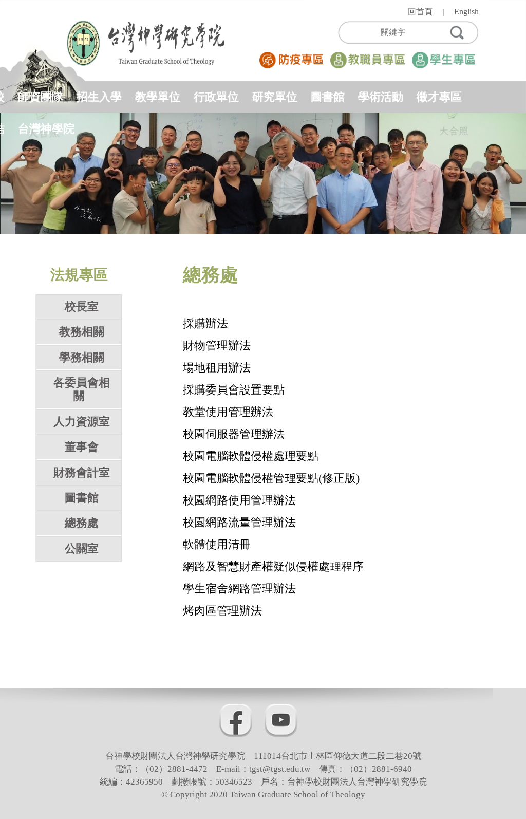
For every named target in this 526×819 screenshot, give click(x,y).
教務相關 (81, 331)
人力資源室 (81, 421)
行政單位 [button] (216, 96)
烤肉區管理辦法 (222, 610)
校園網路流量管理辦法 (239, 522)
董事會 (82, 446)
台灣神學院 (46, 128)
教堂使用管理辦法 (228, 411)
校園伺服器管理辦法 (234, 433)
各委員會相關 (81, 389)
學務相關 (81, 357)
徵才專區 (439, 96)
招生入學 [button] (99, 96)
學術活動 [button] (380, 96)
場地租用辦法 (217, 367)
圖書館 (328, 96)
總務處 (82, 522)
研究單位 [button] (274, 96)
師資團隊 (40, 96)
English (466, 11)
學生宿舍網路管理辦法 (239, 588)
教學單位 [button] (157, 96)
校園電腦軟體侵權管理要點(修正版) (271, 478)
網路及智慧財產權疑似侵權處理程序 (273, 566)
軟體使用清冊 (217, 544)
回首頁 (420, 11)
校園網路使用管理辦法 (239, 500)
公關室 (82, 548)
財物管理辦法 (217, 345)
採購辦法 (205, 323)
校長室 (82, 306)
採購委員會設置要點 (234, 389)
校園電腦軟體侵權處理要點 (250, 456)
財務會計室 (81, 472)
